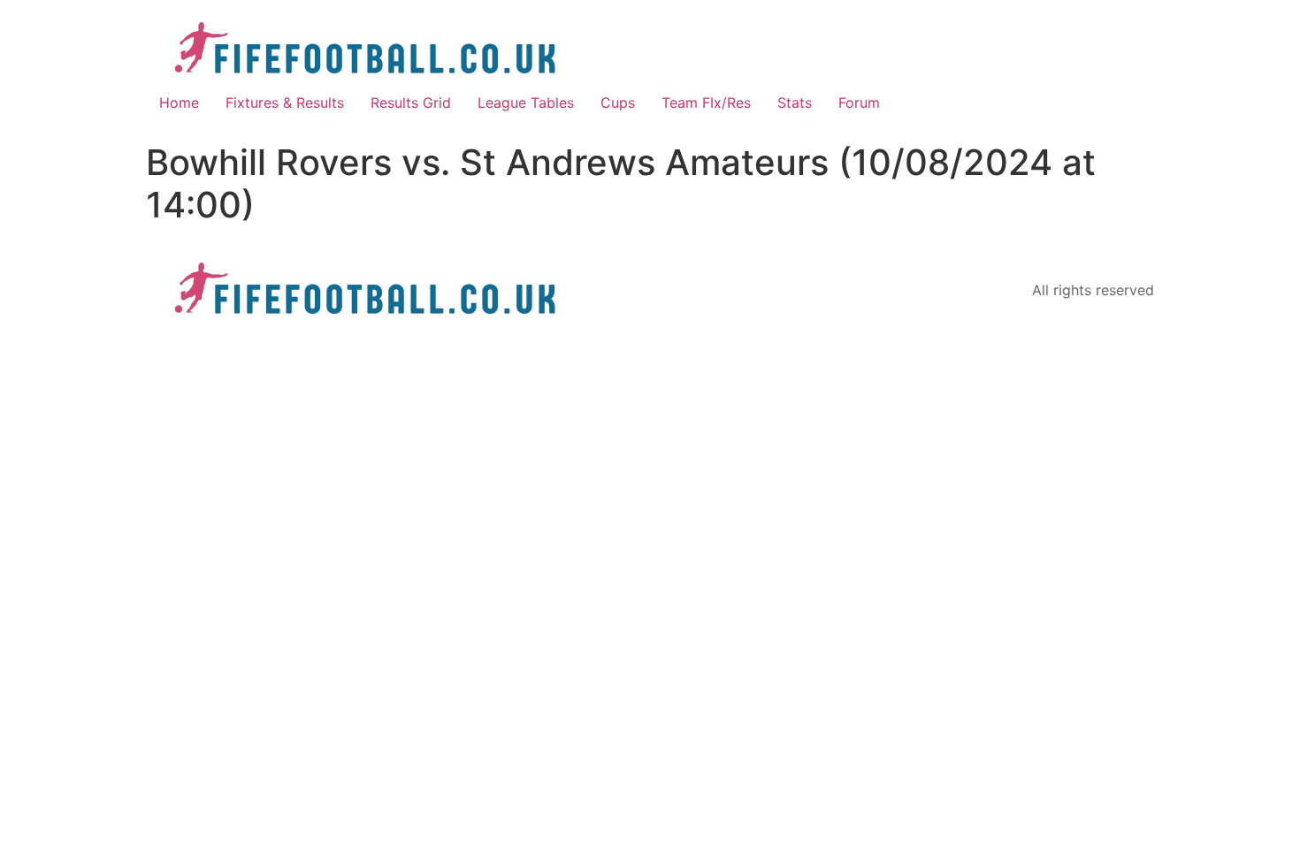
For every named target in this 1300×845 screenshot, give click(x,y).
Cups (617, 102)
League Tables (526, 102)
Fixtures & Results (285, 102)
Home (179, 102)
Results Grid (411, 102)
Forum (859, 102)
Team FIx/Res (706, 102)
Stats (794, 102)
